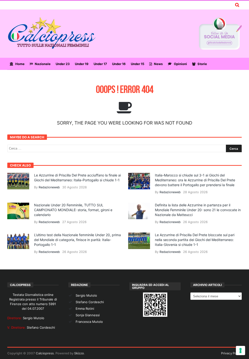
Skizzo (79, 353)
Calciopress (45, 353)
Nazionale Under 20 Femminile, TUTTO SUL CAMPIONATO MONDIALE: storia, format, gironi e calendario (73, 210)
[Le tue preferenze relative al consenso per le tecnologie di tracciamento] (240, 350)
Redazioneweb (49, 187)
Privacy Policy (231, 353)
